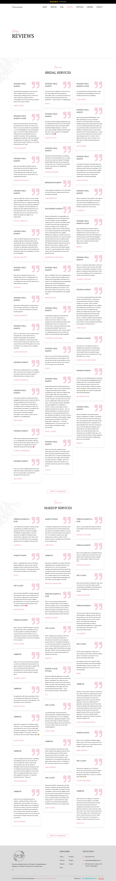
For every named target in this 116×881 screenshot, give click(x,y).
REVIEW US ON (54, 491)
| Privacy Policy (39, 878)
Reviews (62, 864)
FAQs (61, 867)
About (61, 856)
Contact (71, 864)
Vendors (71, 860)
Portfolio (71, 856)
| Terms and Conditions (49, 878)
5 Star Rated (62, 1)
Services (62, 860)
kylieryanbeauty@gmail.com (93, 860)
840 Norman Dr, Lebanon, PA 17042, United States (93, 865)
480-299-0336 (89, 856)
